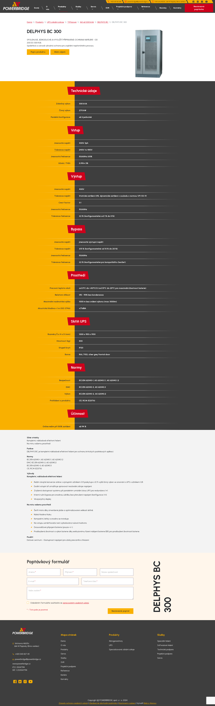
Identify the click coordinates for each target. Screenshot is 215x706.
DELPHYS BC (102, 22)
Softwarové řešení (165, 645)
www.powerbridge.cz (21, 664)
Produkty (62, 7)
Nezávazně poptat (121, 611)
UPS (110, 645)
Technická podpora (165, 649)
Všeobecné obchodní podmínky (103, 703)
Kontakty (177, 8)
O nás (47, 8)
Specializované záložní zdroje (121, 649)
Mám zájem (59, 52)
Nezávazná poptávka (199, 7)
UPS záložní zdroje (55, 22)
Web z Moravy (150, 703)
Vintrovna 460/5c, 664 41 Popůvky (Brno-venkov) (170, 1)
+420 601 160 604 (115, 1)
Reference (145, 7)
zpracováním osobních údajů (76, 603)
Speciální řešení (164, 641)
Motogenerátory (116, 641)
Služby (78, 7)
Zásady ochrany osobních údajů (73, 703)
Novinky (163, 8)
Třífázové (72, 22)
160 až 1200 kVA (87, 22)
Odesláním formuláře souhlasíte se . (59, 603)
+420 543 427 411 (22, 654)
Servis (93, 7)
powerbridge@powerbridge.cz (138, 1)
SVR (107, 8)
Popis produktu (38, 52)
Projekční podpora (124, 7)
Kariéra (64, 675)
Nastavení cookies (127, 703)
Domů (36, 8)
